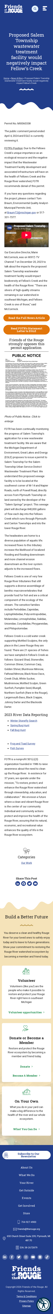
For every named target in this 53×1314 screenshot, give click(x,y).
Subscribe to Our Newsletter (28, 1155)
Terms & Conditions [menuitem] (26, 1296)
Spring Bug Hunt (19, 725)
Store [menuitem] (26, 1213)
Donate (25, 1066)
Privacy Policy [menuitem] (26, 1301)
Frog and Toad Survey (22, 743)
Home (6, 78)
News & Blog (17, 78)
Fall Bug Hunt (18, 730)
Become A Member (25, 1075)
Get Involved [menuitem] (26, 1205)
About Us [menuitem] (26, 1167)
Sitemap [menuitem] (26, 1306)
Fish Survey (17, 748)
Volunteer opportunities (25, 1012)
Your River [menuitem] (26, 1183)
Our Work (26, 862)
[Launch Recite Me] (43, 1304)
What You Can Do (25, 1129)
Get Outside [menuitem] (26, 1190)
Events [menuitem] (26, 1198)
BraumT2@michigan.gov (21, 212)
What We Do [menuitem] (26, 1175)
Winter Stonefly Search (23, 720)
